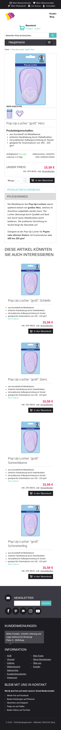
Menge (11, 180)
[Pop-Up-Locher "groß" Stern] (30, 358)
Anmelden (50, 6)
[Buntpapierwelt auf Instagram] (30, 609)
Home (7, 49)
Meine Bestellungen (42, 659)
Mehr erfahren (13, 319)
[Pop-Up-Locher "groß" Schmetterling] (30, 520)
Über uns (37, 663)
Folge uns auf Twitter (16, 706)
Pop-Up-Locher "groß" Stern (27, 379)
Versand (10, 659)
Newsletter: (24, 597)
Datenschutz (12, 670)
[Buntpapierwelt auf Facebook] (8, 609)
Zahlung (10, 663)
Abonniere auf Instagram (17, 703)
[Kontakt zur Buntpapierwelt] (23, 609)
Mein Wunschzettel (45, 3)
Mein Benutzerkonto (22, 3)
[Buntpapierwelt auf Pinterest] (16, 609)
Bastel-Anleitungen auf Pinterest (20, 699)
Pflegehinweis (17, 196)
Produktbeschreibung (23, 189)
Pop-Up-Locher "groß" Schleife (29, 300)
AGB (9, 656)
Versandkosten (48, 171)
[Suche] (52, 35)
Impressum (12, 677)
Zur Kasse (36, 6)
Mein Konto (38, 656)
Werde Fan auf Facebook (17, 695)
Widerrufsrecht (13, 667)
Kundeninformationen (16, 674)
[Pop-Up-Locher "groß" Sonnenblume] (30, 437)
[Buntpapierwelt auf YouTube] (38, 609)
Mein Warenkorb (18, 6)
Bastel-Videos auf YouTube (18, 710)
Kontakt (36, 667)
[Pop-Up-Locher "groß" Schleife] (30, 279)
